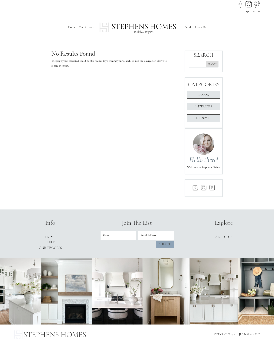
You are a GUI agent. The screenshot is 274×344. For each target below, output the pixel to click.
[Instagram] (248, 4)
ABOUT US (223, 237)
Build (187, 27)
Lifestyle (203, 118)
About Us (200, 27)
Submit (164, 244)
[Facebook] (240, 4)
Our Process (86, 27)
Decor (203, 95)
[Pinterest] (256, 4)
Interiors (203, 106)
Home (71, 27)
